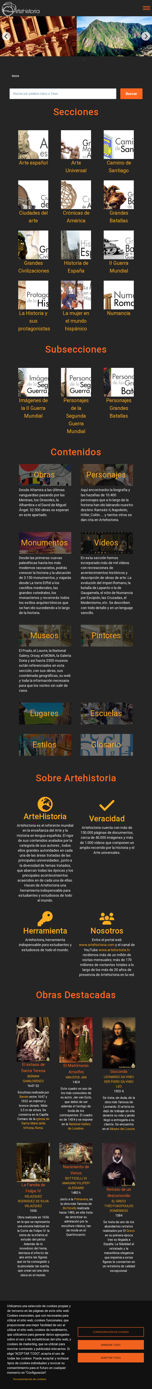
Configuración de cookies (111, 1332)
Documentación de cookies (29, 1379)
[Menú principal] (145, 8)
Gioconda (118, 1071)
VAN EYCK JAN (76, 1077)
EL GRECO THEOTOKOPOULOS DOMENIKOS (118, 1206)
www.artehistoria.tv (114, 950)
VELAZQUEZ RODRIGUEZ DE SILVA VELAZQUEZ (33, 1201)
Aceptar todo (111, 1357)
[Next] (145, 36)
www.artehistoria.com (96, 945)
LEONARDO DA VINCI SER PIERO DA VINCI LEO (119, 1081)
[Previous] (6, 36)
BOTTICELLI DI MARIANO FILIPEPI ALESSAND (76, 1183)
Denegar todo (111, 1344)
